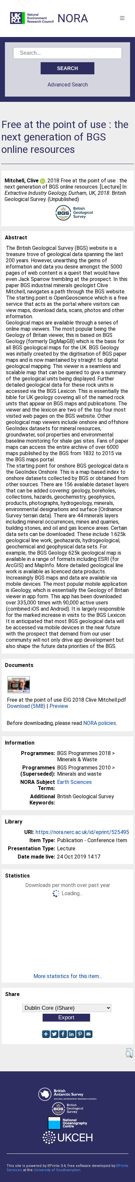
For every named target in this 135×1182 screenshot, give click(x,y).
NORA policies (99, 723)
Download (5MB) (26, 706)
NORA (72, 18)
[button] (129, 1053)
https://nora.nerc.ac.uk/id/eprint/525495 (82, 832)
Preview (58, 706)
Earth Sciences (74, 782)
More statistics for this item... (67, 976)
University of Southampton (57, 1170)
